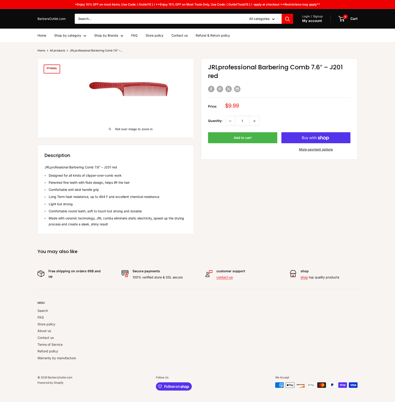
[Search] (287, 19)
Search (42, 311)
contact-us (224, 277)
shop (304, 277)
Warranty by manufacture (56, 358)
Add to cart (242, 138)
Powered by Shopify (50, 382)
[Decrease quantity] (230, 121)
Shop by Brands (106, 36)
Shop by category (67, 36)
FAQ (134, 36)
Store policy (154, 36)
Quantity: (215, 121)
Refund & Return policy (213, 36)
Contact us (179, 36)
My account (312, 21)
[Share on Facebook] (211, 89)
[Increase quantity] (254, 121)
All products (57, 50)
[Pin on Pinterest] (220, 89)
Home (41, 36)
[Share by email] (237, 89)
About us (44, 331)
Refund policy (47, 351)
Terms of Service (50, 344)
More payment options (316, 149)
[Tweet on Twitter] (228, 89)
